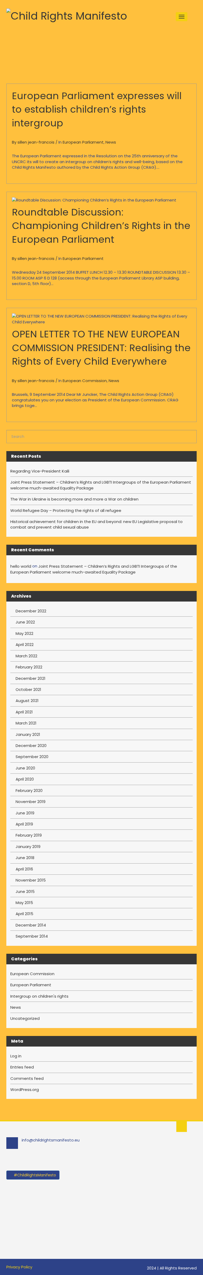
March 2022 (26, 656)
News (110, 142)
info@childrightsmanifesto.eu (51, 1140)
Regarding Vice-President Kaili (39, 471)
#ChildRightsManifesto (34, 1175)
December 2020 (31, 745)
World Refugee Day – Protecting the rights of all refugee (65, 510)
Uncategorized (25, 1018)
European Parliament (83, 142)
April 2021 (24, 712)
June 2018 (25, 857)
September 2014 (32, 936)
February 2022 (29, 667)
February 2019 (29, 835)
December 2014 (31, 925)
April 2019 (24, 824)
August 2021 (27, 700)
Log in (15, 1056)
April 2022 (25, 644)
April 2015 (24, 913)
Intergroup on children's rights (39, 996)
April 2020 (25, 779)
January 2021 (28, 734)
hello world (20, 566)
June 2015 (25, 891)
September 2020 (32, 756)
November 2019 (30, 801)
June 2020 (25, 768)
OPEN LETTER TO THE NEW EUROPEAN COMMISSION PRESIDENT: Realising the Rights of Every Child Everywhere (101, 347)
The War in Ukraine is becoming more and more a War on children (74, 499)
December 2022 (31, 611)
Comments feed (27, 1078)
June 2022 (25, 622)
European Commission (85, 380)
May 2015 (24, 902)
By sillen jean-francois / (35, 142)
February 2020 (29, 790)
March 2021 (26, 723)
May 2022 (24, 633)
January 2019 (28, 846)
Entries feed (22, 1067)
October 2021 (28, 689)
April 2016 (24, 869)
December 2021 (30, 678)
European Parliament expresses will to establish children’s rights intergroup (97, 109)
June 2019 (25, 813)
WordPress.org (24, 1089)
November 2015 (31, 880)
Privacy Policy (19, 1267)
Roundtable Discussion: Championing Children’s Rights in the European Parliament (101, 225)
